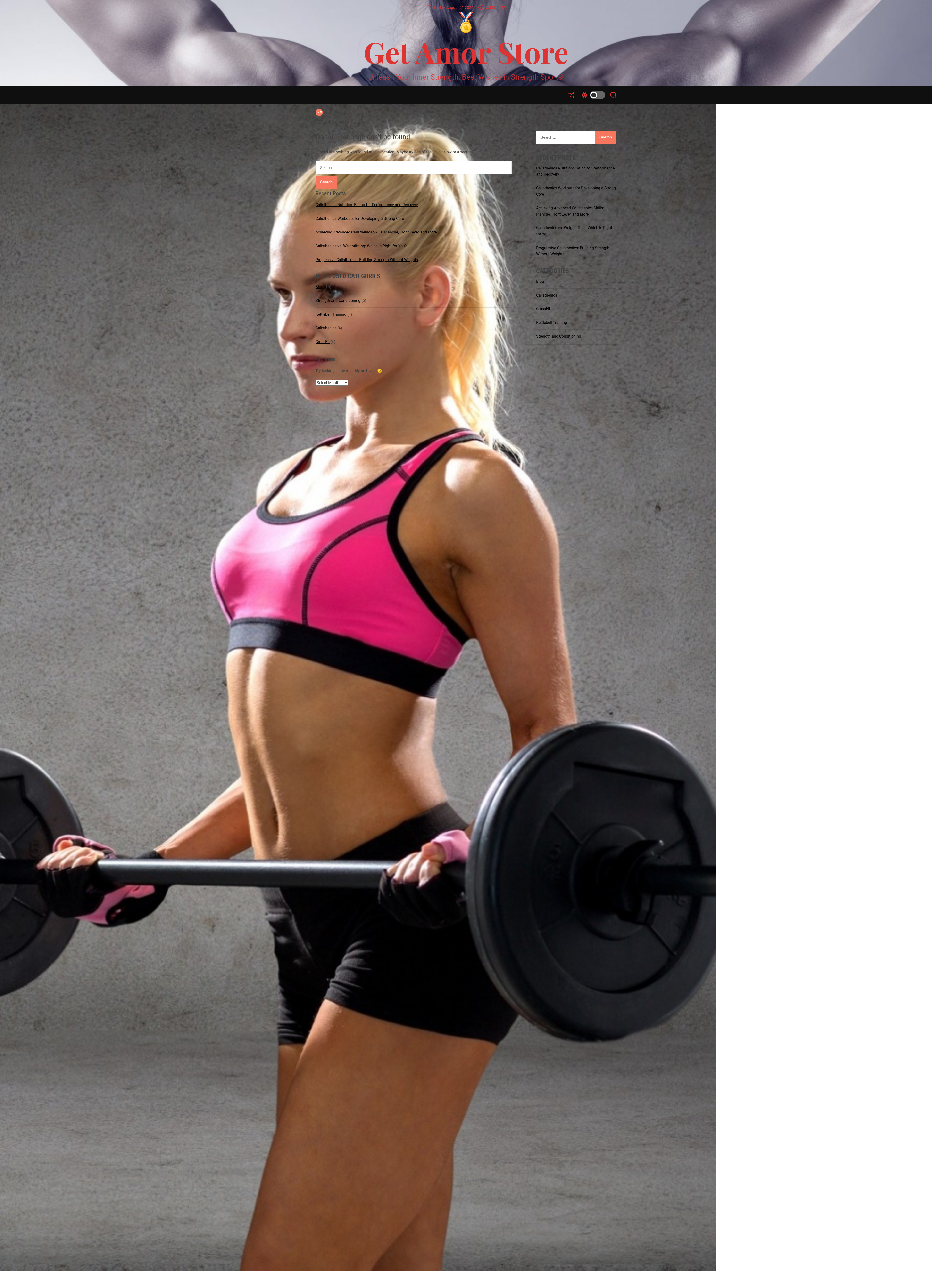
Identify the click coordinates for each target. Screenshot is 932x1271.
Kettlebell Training (331, 314)
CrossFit (323, 341)
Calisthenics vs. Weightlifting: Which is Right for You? (361, 246)
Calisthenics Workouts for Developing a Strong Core (360, 218)
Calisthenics (326, 328)
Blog (319, 286)
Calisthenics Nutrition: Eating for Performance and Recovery (367, 204)
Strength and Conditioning (338, 300)
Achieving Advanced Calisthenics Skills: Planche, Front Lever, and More (376, 232)
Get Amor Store (466, 51)
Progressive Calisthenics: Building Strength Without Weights (367, 259)
